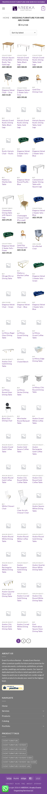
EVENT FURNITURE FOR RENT (15, 745)
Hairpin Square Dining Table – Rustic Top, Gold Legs (8, 61)
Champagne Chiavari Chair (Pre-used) (23, 218)
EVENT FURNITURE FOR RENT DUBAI (17, 758)
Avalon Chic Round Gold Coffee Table (37, 480)
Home (6, 17)
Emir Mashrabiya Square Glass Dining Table (37, 627)
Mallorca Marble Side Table (7, 182)
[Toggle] (43, 710)
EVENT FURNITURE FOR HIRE (14, 749)
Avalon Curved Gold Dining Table (23, 598)
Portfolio (6, 726)
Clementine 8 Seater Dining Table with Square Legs (37, 183)
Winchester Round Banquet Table (23, 420)
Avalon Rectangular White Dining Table (7, 568)
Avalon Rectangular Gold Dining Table (22, 568)
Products (6, 716)
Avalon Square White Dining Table (38, 508)
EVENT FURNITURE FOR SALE (14, 753)
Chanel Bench (22, 362)
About (30, 784)
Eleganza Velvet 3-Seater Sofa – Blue (38, 307)
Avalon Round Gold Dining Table (38, 538)
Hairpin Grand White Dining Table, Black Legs (23, 61)
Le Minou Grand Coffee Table (37, 335)
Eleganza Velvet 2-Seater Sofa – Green (23, 153)
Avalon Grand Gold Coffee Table (7, 449)
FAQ (23, 784)
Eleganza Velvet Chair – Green (8, 306)
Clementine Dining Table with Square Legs (7, 213)
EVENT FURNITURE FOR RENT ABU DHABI (19, 762)
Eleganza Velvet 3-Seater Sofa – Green (38, 278)
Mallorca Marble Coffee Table (23, 275)
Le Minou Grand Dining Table (22, 335)
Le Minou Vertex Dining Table (22, 392)
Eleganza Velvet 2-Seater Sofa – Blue (38, 153)
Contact (10, 784)
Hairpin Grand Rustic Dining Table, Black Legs (8, 123)
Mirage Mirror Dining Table (8, 277)
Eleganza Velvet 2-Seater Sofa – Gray (23, 92)
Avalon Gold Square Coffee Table (23, 449)
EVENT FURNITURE (10, 741)
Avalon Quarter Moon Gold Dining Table (8, 594)
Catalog (5, 721)
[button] (3, 8)
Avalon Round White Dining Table (7, 538)
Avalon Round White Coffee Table (22, 538)
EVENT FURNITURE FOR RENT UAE (16, 766)
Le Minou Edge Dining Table (38, 360)
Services (5, 711)
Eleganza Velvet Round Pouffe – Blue (23, 182)
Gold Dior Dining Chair (37, 90)
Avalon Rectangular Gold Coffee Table (37, 450)
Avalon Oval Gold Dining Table (7, 363)
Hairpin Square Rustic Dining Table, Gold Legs (38, 123)
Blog (17, 784)
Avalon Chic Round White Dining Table (37, 598)
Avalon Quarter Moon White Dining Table (38, 567)
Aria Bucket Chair (37, 247)
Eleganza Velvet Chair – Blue (23, 306)
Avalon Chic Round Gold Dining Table (7, 626)
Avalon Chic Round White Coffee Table (22, 480)
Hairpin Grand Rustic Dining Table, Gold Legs (38, 61)
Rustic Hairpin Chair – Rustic (8, 152)
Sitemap (37, 784)
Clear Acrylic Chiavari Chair (23, 511)
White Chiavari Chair (8, 507)
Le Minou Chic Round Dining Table (38, 389)
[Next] (28, 641)
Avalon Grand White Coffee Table (37, 420)
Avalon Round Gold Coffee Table (7, 480)
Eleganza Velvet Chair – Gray (8, 91)
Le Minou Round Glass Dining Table (7, 392)
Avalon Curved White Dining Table (23, 626)
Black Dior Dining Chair (7, 419)
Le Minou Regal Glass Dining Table (8, 335)
